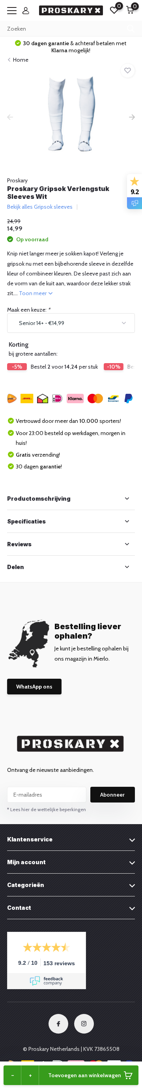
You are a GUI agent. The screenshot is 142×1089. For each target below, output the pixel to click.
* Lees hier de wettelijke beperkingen (46, 809)
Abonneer (112, 794)
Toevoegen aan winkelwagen (84, 1075)
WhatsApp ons (34, 686)
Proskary (17, 180)
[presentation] (10, 117)
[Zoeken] (131, 29)
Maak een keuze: (28, 309)
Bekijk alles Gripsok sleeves (40, 206)
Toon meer (33, 293)
